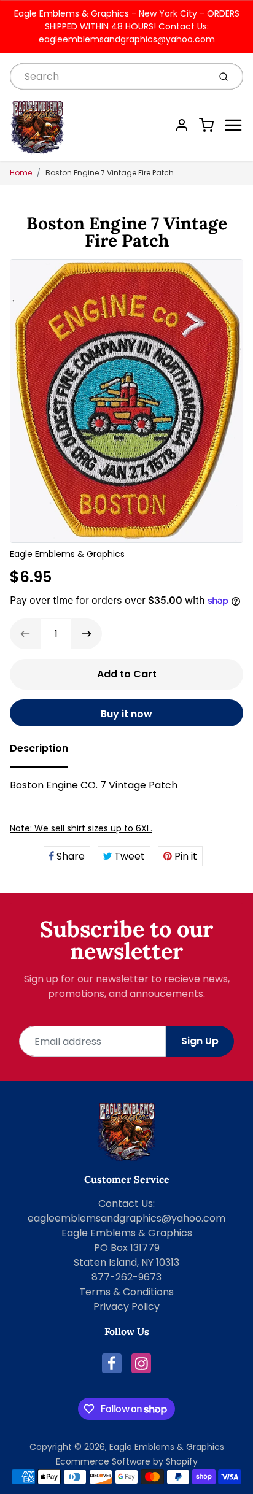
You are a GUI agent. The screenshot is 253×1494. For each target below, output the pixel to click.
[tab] (46, 752)
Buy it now (126, 714)
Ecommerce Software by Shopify (127, 1461)
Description (39, 748)
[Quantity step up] (86, 633)
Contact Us (125, 1203)
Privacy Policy (126, 1307)
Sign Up (200, 1041)
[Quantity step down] (25, 633)
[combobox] (108, 76)
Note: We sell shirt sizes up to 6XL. (81, 828)
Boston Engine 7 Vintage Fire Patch (109, 172)
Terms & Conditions (126, 1292)
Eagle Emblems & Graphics (67, 554)
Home (21, 172)
